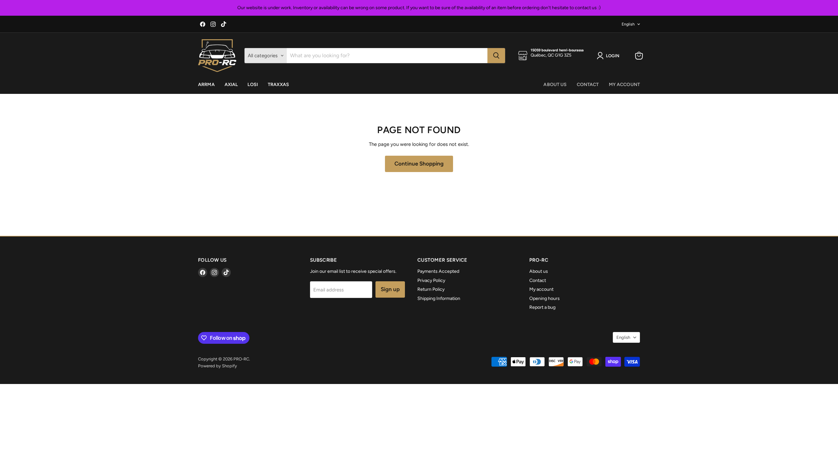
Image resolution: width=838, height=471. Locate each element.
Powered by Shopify (217, 365)
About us (555, 84)
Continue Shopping (419, 163)
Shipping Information (438, 298)
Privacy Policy (431, 280)
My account (624, 84)
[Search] (496, 55)
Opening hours (544, 298)
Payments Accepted (438, 271)
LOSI (252, 84)
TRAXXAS (278, 84)
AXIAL (231, 84)
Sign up (390, 289)
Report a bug (542, 307)
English (628, 24)
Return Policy (431, 289)
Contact (588, 84)
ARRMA (206, 84)
